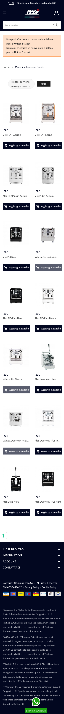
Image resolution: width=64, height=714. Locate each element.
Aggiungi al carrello (16, 145)
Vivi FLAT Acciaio (12, 134)
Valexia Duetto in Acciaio (16, 440)
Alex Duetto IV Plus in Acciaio (48, 440)
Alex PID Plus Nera (12, 318)
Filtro (44, 83)
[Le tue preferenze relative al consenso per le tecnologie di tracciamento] (3, 535)
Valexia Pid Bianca (12, 379)
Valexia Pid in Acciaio (46, 257)
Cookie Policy (49, 587)
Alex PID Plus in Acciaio (15, 196)
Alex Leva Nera (11, 501)
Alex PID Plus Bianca (45, 318)
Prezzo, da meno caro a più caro (21, 84)
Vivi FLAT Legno (43, 134)
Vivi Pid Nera (9, 257)
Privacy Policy (32, 587)
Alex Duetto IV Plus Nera (48, 501)
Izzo (5, 130)
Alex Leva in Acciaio (45, 379)
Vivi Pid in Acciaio (44, 196)
